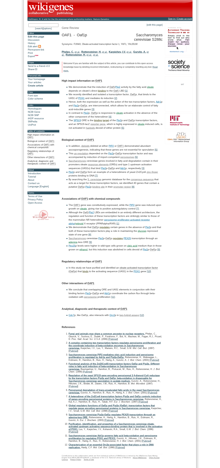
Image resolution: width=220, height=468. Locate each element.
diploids (85, 145)
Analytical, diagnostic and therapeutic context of (42, 162)
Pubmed (113, 339)
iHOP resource (36, 118)
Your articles (34, 82)
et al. (77, 52)
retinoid (79, 223)
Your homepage (36, 79)
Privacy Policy (35, 199)
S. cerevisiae (94, 179)
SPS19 (77, 120)
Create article (35, 85)
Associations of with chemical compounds (41, 146)
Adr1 (158, 101)
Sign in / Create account (180, 19)
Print (30, 53)
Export (31, 56)
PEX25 (127, 238)
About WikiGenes (139, 458)
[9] (90, 242)
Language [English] (38, 186)
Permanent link (36, 49)
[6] (136, 157)
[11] (113, 297)
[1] (126, 90)
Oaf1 (112, 87)
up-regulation (81, 153)
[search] (39, 28)
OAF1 (98, 80)
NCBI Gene (34, 111)
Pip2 (118, 87)
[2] (115, 98)
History (31, 43)
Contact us (34, 183)
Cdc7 (71, 315)
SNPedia (32, 121)
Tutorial (32, 176)
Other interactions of (41, 157)
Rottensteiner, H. (91, 51)
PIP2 (111, 145)
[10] (149, 271)
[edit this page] (155, 24)
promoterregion (122, 186)
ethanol (83, 249)
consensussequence (142, 179)
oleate (150, 87)
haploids (90, 127)
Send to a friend (36, 66)
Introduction (34, 173)
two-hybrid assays (129, 315)
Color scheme (35, 98)
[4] (110, 116)
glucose (142, 231)
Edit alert (33, 46)
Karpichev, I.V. (117, 51)
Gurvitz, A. (139, 51)
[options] (47, 28)
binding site (98, 186)
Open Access (35, 202)
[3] (93, 109)
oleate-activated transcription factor (139, 267)
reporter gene (97, 124)
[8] (133, 186)
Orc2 (112, 315)
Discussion (34, 39)
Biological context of (41, 141)
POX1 (81, 98)
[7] (96, 175)
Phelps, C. (68, 51)
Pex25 (72, 245)
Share (31, 69)
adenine (73, 242)
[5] (122, 127)
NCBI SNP (33, 115)
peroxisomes (127, 157)
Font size (33, 95)
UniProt (32, 124)
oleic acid (132, 245)
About (31, 180)
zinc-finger (152, 172)
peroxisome (90, 297)
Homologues (35, 108)
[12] (142, 315)
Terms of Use (35, 196)
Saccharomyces (77, 160)
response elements (98, 164)
